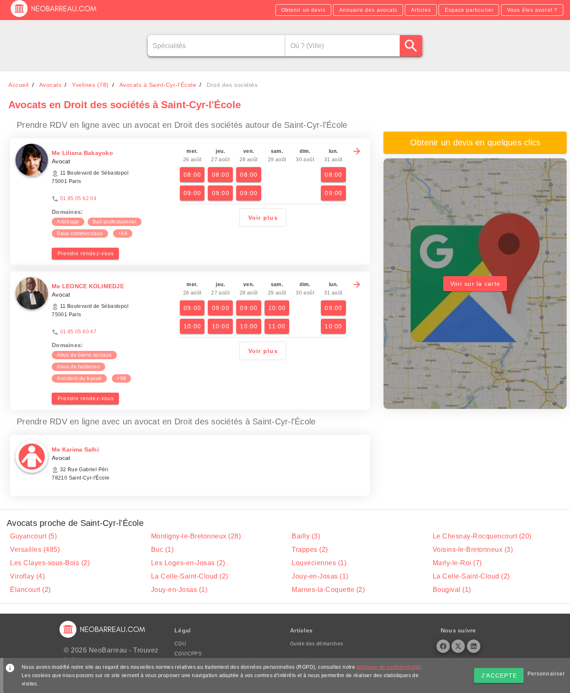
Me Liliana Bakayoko (82, 153)
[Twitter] (458, 646)
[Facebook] (443, 646)
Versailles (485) (35, 549)
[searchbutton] (411, 45)
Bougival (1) (452, 589)
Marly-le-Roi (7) (457, 562)
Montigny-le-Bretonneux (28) (196, 536)
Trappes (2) (310, 549)
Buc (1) (162, 549)
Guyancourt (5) (33, 536)
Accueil (18, 84)
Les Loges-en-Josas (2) (188, 562)
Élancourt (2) (30, 589)
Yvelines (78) (90, 84)
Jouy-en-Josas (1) (320, 576)
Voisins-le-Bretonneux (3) (473, 549)
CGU (180, 644)
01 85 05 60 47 (78, 332)
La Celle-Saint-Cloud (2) (189, 576)
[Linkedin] (473, 646)
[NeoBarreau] (54, 16)
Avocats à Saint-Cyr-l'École (158, 84)
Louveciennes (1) (319, 562)
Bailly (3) (306, 536)
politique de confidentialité (389, 667)
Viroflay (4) (27, 576)
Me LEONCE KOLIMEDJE (88, 286)
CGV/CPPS (188, 654)
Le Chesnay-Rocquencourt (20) (482, 536)
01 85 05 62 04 (78, 198)
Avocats (50, 84)
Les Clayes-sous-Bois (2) (50, 562)
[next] (357, 151)
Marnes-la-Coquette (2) (328, 589)
